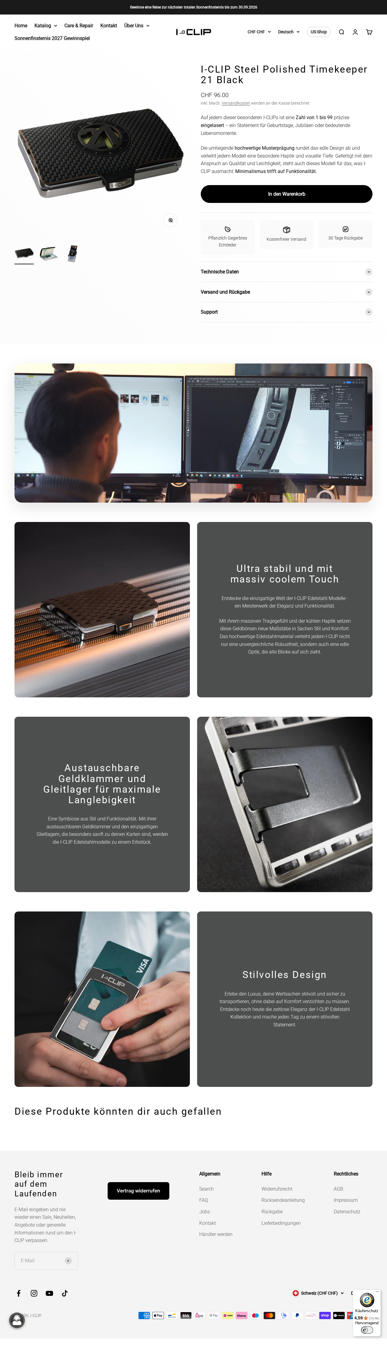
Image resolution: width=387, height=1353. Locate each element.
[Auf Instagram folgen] (34, 1293)
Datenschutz (347, 1211)
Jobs (204, 1211)
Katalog (42, 25)
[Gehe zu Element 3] (72, 254)
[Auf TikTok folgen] (65, 1293)
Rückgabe (272, 1211)
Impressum (346, 1200)
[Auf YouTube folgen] (49, 1293)
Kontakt (108, 25)
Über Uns (133, 25)
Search (206, 1189)
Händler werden (216, 1234)
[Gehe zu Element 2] (48, 254)
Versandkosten (236, 103)
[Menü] (377, 1293)
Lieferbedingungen (281, 1223)
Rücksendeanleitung (283, 1200)
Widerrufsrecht (277, 1189)
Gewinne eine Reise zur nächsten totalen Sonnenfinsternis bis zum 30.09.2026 (193, 7)
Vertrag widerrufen (138, 1191)
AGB (338, 1189)
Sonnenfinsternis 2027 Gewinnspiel (52, 38)
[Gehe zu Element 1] (24, 253)
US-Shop (319, 32)
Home (21, 25)
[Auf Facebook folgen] (19, 1293)
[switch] (367, 1330)
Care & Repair (78, 25)
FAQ (203, 1200)
